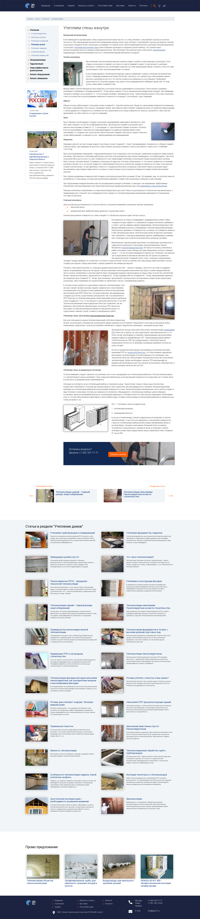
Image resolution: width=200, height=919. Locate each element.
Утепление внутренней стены (86, 47)
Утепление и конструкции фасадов (144, 581)
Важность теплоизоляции (63, 750)
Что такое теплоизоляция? (140, 557)
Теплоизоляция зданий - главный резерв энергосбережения (71, 606)
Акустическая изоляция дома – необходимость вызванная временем (69, 800)
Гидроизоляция (36, 64)
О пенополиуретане (38, 34)
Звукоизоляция (134, 799)
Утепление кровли (38, 52)
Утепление (34, 30)
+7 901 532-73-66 (155, 903)
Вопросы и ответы (86, 6)
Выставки (120, 6)
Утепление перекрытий (39, 55)
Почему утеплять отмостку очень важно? (147, 678)
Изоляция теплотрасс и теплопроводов (146, 774)
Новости (132, 6)
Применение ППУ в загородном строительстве (66, 655)
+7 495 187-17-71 (88, 452)
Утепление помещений (39, 41)
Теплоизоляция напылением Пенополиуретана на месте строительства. (148, 606)
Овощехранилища (37, 60)
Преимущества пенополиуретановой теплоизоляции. (69, 630)
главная (30, 19)
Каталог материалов (39, 78)
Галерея (71, 6)
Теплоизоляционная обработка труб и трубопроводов (145, 751)
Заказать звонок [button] (118, 454)
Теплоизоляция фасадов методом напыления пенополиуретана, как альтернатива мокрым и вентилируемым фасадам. (73, 680)
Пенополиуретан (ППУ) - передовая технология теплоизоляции (68, 582)
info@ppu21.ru (154, 911)
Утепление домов (38, 45)
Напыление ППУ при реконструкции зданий (148, 702)
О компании (59, 6)
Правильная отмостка (61, 726)
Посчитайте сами (105, 6)
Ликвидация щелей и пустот (64, 557)
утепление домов (57, 19)
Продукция (45, 6)
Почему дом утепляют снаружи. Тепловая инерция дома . (71, 703)
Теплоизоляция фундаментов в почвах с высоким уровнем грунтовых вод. (147, 630)
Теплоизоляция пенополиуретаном (144, 653)
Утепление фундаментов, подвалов (144, 533)
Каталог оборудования (40, 74)
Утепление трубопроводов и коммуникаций (72, 533)
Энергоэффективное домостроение (39, 69)
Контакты (143, 6)
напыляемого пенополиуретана (153, 186)
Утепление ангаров (38, 37)
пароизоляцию (159, 50)
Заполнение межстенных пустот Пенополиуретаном (142, 727)
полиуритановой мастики (132, 248)
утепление (45, 19)
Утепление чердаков (39, 48)
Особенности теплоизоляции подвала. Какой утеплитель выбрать (73, 776)
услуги (37, 19)
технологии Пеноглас (136, 352)
